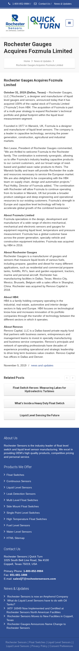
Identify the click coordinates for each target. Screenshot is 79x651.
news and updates (42, 365)
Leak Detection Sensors (21, 493)
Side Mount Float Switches (23, 506)
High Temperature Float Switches (27, 519)
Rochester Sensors (16, 642)
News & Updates (63, 3)
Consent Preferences (61, 646)
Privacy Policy (39, 646)
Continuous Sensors (19, 481)
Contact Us (44, 3)
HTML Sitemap (16, 537)
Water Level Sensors (19, 531)
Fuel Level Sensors (18, 525)
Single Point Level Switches (23, 512)
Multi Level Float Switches (22, 500)
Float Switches (15, 474)
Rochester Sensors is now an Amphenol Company (37, 596)
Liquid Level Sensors (19, 487)
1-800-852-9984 (21, 3)
